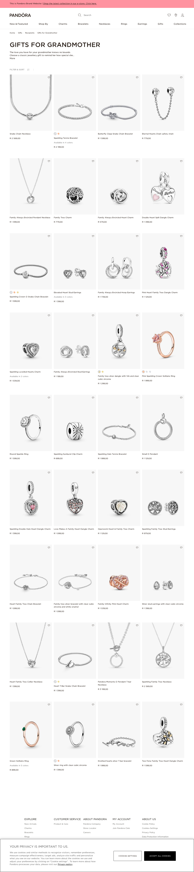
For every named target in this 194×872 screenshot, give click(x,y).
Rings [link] (27, 837)
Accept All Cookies (160, 856)
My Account (118, 824)
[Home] (20, 15)
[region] (97, 855)
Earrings (142, 24)
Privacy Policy (148, 832)
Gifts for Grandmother (47, 33)
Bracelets (83, 24)
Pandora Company (92, 824)
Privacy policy (65, 864)
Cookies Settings (150, 828)
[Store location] (175, 15)
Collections (180, 24)
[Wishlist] (169, 15)
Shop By (43, 24)
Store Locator (89, 828)
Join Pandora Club (121, 828)
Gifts (160, 24)
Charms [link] (28, 828)
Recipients (29, 33)
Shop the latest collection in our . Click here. (70, 3)
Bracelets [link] (28, 832)
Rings (124, 24)
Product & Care (61, 824)
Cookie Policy (148, 824)
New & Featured (19, 24)
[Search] (79, 15)
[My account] (182, 15)
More (12, 58)
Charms (63, 24)
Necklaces (104, 24)
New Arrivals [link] (30, 824)
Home (12, 33)
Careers (86, 832)
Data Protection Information (155, 837)
